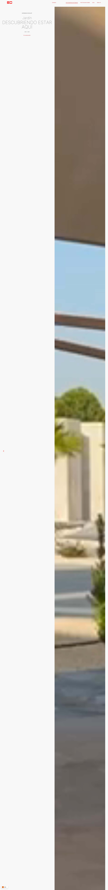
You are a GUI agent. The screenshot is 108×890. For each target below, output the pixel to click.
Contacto (54, 2)
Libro (93, 2)
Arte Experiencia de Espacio (72, 2)
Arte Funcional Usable (85, 2)
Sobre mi (99, 2)
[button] (3, 451)
